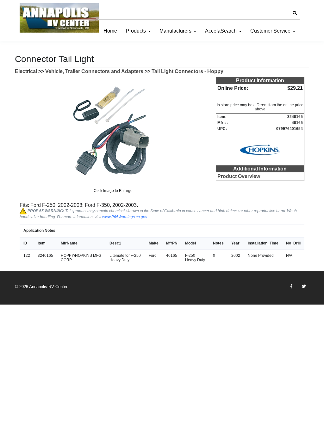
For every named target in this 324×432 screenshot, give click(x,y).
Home (110, 31)
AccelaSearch (221, 31)
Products (136, 31)
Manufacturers (175, 31)
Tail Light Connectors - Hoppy (187, 71)
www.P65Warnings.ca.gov (124, 217)
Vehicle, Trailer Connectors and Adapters (94, 71)
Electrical (26, 71)
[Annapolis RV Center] (59, 18)
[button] (295, 13)
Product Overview (238, 176)
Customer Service (270, 31)
